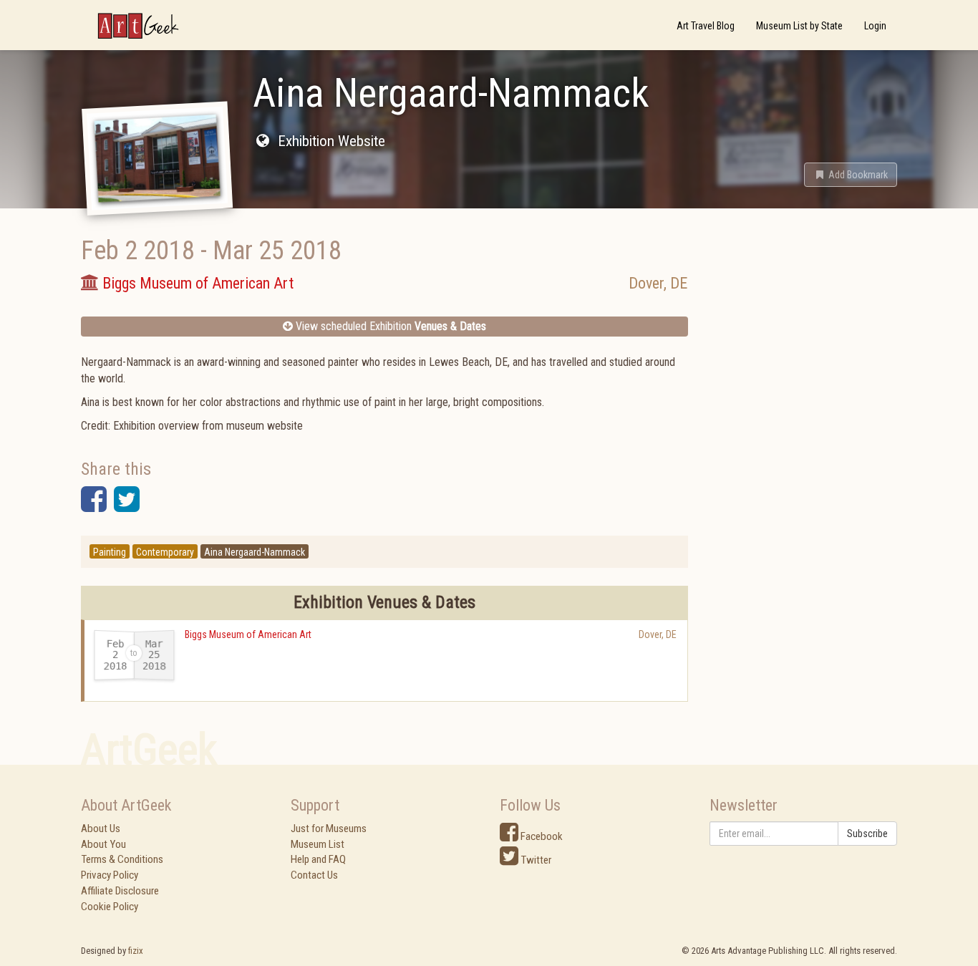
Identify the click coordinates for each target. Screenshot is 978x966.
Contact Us (314, 875)
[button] (850, 175)
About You (103, 844)
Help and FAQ (318, 859)
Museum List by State (799, 26)
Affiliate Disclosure (120, 890)
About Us (100, 828)
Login (875, 26)
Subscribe (867, 833)
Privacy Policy (109, 875)
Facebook (540, 836)
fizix (135, 950)
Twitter (534, 860)
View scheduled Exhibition (389, 326)
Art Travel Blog (706, 26)
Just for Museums (329, 828)
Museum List (317, 844)
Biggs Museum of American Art (248, 634)
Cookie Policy (109, 906)
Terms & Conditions (122, 859)
